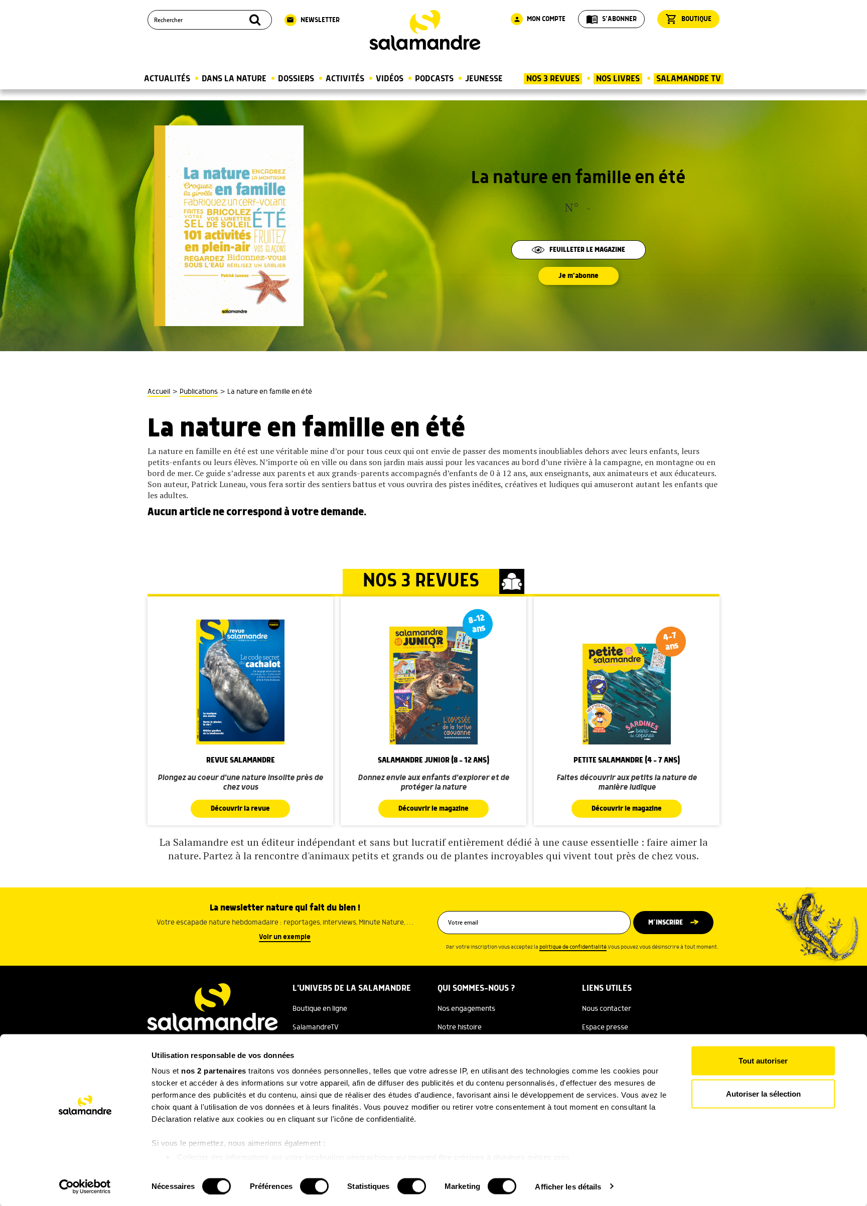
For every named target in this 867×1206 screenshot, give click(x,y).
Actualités (167, 79)
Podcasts (434, 79)
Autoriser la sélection (763, 1093)
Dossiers (296, 79)
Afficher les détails (568, 1186)
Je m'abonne (578, 276)
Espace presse (605, 1027)
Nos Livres (618, 79)
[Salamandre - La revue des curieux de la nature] (425, 30)
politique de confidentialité (573, 947)
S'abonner (611, 19)
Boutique (688, 19)
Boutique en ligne (320, 1009)
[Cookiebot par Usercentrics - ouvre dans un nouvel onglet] (85, 1186)
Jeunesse (484, 79)
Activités (345, 79)
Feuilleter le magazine (587, 250)
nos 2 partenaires (213, 1071)
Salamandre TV (688, 79)
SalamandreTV (316, 1027)
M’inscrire (665, 923)
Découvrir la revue (240, 809)
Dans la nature (234, 79)
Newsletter (313, 20)
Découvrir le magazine (433, 809)
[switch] (314, 1186)
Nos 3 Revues (553, 79)
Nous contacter (606, 1009)
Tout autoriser (763, 1061)
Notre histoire (460, 1027)
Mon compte (539, 19)
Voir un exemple (285, 937)
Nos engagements (466, 1009)
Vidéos (389, 79)
